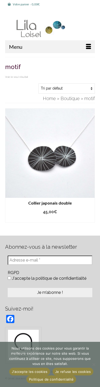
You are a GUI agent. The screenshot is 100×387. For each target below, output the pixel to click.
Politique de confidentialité (51, 379)
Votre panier (26, 4)
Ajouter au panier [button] (50, 219)
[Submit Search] (24, 13)
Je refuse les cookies (73, 372)
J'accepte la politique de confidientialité (48, 278)
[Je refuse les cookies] (93, 364)
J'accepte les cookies (29, 372)
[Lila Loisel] (50, 28)
